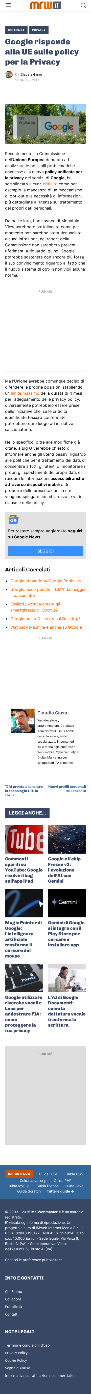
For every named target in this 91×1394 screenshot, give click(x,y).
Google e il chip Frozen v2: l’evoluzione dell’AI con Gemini (64, 870)
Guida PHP (63, 1180)
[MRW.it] (45, 5)
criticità (50, 183)
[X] (10, 89)
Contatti (11, 1314)
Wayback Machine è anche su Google (46, 627)
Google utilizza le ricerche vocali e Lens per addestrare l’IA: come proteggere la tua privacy (23, 1014)
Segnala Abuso (17, 1368)
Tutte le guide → (60, 1191)
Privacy (39, 29)
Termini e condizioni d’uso (27, 1345)
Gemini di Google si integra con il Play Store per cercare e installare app (66, 934)
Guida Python (47, 1186)
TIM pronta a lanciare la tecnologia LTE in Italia (24, 791)
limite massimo (25, 393)
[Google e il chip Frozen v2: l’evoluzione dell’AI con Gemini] (67, 839)
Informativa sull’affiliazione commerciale (39, 1375)
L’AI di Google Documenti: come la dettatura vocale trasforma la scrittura (67, 1011)
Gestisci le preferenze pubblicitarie (33, 1260)
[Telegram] (45, 89)
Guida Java (74, 1186)
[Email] (57, 89)
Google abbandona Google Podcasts (45, 580)
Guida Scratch (29, 1191)
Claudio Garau (31, 74)
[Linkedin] (22, 89)
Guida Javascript (34, 1180)
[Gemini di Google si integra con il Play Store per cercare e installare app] (67, 903)
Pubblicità (13, 1306)
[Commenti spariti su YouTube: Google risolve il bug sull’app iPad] (24, 839)
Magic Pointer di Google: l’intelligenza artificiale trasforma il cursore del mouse (23, 939)
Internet (16, 29)
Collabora (13, 1299)
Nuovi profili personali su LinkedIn (67, 789)
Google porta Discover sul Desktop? (45, 618)
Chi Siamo (13, 1291)
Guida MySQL (19, 1186)
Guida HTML (49, 1174)
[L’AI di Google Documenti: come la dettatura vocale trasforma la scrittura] (67, 978)
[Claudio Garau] (10, 74)
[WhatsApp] (33, 89)
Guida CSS (74, 1174)
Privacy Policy (16, 1352)
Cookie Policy (16, 1360)
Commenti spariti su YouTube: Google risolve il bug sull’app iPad (24, 870)
